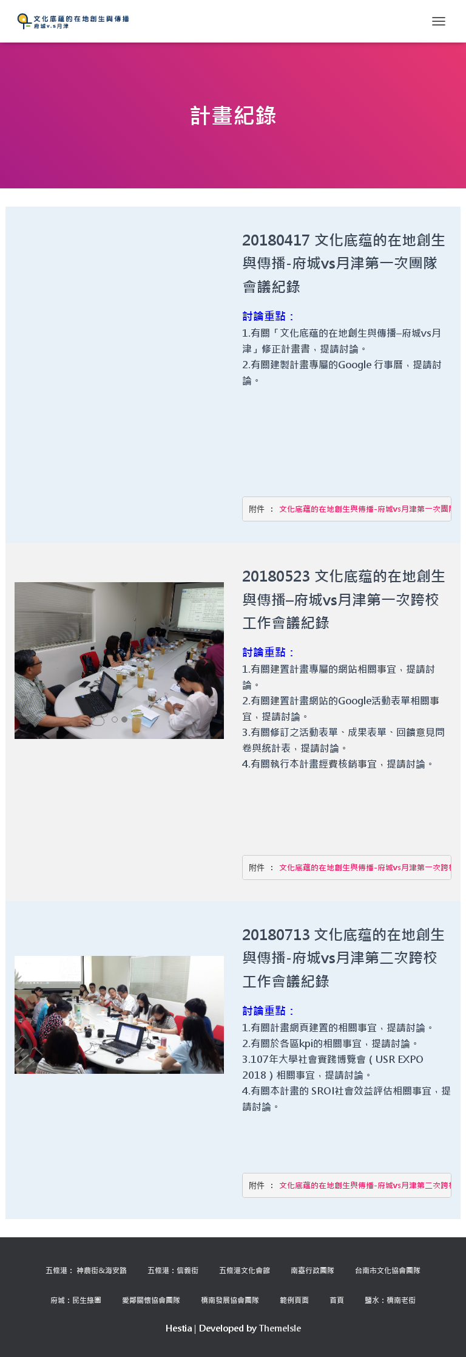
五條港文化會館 (244, 1270)
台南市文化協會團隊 (387, 1270)
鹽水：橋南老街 (390, 1300)
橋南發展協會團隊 (230, 1300)
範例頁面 (294, 1300)
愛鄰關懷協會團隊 (151, 1300)
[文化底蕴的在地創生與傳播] (78, 21)
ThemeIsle (280, 1328)
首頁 (336, 1300)
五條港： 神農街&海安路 (86, 1270)
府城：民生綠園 (75, 1300)
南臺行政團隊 (312, 1270)
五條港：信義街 (172, 1270)
